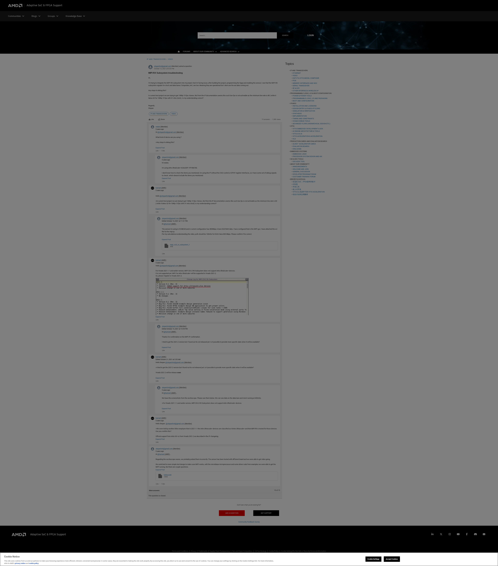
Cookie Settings (373, 559)
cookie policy (34, 563)
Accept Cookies (392, 559)
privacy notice (20, 563)
